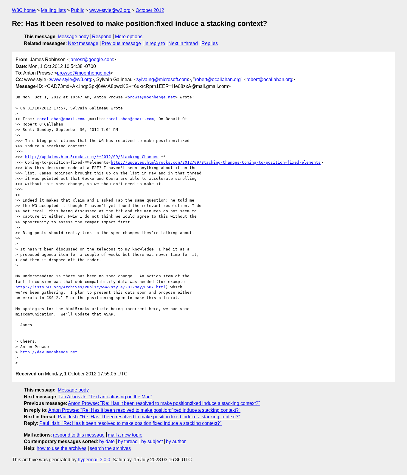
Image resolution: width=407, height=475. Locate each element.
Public (77, 10)
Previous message (121, 43)
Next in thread (183, 43)
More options (128, 36)
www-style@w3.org (110, 10)
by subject (152, 441)
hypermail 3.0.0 (94, 459)
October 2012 (150, 10)
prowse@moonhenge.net (83, 72)
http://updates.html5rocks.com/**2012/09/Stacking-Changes (92, 156)
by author (176, 441)
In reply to (155, 43)
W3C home (24, 10)
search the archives (110, 448)
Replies (209, 43)
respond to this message (79, 434)
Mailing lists (53, 10)
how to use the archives (61, 448)
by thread (128, 441)
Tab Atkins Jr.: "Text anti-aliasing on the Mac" (105, 396)
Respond (101, 36)
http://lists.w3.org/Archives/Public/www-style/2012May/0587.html (90, 287)
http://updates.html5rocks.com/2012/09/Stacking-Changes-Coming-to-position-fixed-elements (216, 162)
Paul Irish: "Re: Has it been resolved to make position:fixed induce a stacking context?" (149, 416)
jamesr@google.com (91, 59)
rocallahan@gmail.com (61, 119)
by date (107, 441)
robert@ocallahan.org (218, 79)
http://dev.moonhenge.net (48, 352)
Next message (83, 43)
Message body (73, 36)
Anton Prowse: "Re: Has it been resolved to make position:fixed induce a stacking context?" (164, 403)
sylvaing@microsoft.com (162, 79)
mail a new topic (125, 434)
